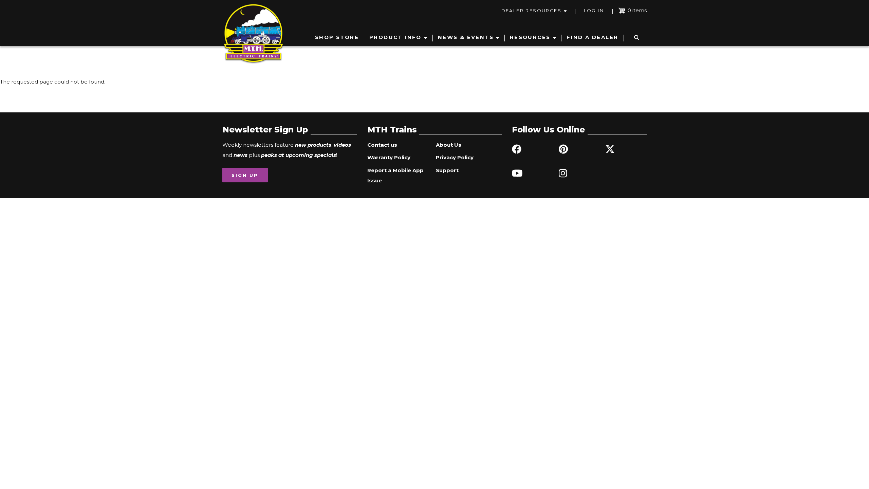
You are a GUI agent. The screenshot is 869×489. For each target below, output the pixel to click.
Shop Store (337, 37)
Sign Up (245, 175)
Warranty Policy (388, 157)
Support (447, 170)
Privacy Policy (455, 157)
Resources (530, 37)
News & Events (466, 37)
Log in (594, 10)
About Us (448, 145)
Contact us (382, 145)
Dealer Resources (531, 10)
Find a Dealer (592, 37)
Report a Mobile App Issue (395, 175)
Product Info (395, 37)
